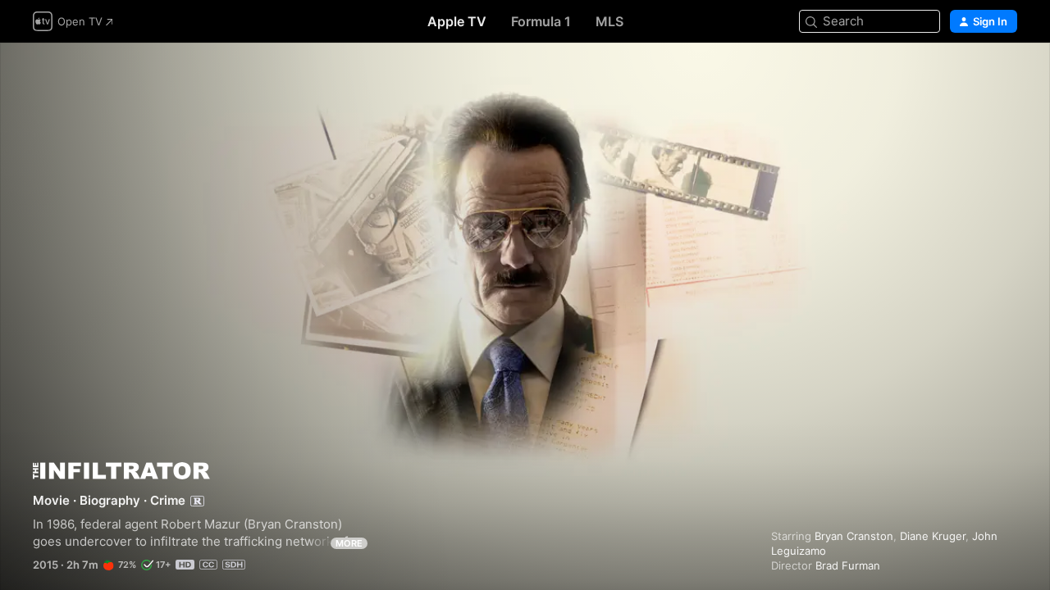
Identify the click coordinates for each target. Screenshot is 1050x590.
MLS (609, 21)
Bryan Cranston (854, 535)
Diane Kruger (933, 535)
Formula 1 (541, 21)
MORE (349, 543)
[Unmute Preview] (1005, 75)
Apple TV (456, 21)
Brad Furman (847, 565)
